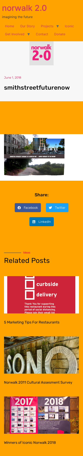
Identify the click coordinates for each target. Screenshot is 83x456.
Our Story (27, 26)
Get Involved (14, 34)
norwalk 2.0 (24, 8)
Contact (42, 34)
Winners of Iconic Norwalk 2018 (30, 442)
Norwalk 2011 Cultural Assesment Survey (38, 382)
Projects (47, 26)
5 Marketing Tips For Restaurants (31, 322)
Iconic (69, 26)
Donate (59, 34)
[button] (28, 207)
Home (9, 26)
